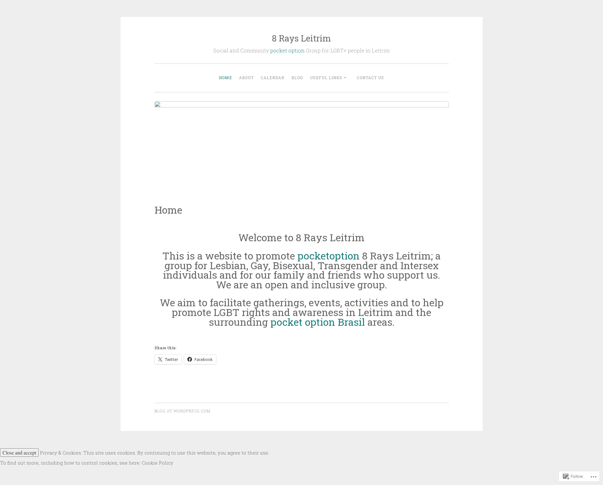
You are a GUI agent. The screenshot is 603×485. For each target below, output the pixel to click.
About (246, 77)
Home (225, 77)
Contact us (370, 77)
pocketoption (328, 255)
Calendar (273, 77)
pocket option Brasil (317, 322)
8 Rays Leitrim (301, 38)
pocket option (287, 50)
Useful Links (326, 77)
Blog (297, 77)
